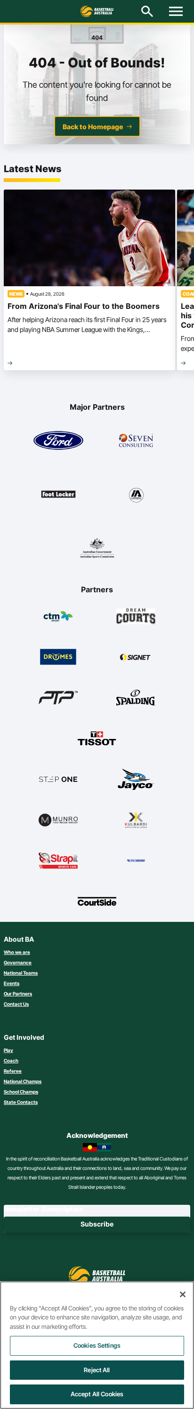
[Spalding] (135, 697)
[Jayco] (135, 779)
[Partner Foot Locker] (58, 494)
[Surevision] (135, 860)
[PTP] (58, 697)
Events (11, 983)
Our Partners (18, 993)
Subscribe (97, 1224)
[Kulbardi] (135, 820)
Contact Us (16, 1004)
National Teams (21, 973)
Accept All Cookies (97, 1394)
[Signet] (135, 657)
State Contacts (21, 1102)
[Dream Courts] (135, 616)
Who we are (17, 952)
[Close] (182, 1294)
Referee (13, 1071)
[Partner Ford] (58, 440)
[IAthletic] (136, 494)
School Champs (21, 1091)
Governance (18, 962)
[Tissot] (97, 738)
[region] (97, 1345)
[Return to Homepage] (97, 11)
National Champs (22, 1081)
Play (8, 1050)
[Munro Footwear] (58, 820)
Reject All (97, 1370)
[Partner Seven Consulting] (136, 440)
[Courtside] (97, 901)
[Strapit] (58, 860)
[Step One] (58, 779)
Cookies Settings (97, 1345)
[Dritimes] (58, 657)
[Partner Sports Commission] (97, 547)
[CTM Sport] (58, 616)
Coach (11, 1060)
